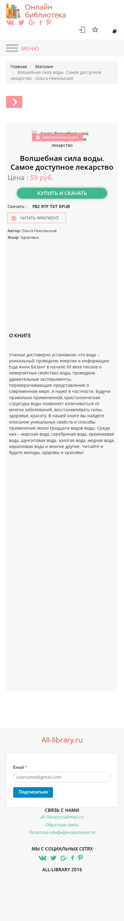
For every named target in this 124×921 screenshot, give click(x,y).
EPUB (64, 206)
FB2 (36, 206)
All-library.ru (62, 740)
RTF (44, 206)
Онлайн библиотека (45, 11)
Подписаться (33, 791)
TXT (53, 206)
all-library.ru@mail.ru (62, 817)
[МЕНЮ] (12, 48)
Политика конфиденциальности (62, 832)
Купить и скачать (62, 193)
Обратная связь (62, 825)
